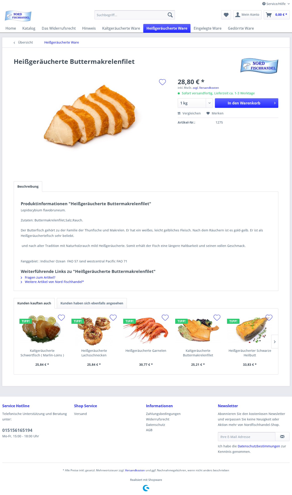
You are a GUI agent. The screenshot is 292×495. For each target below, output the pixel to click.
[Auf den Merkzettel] (162, 82)
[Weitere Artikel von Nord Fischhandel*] (259, 66)
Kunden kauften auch (34, 303)
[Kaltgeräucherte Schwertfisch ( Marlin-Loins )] (42, 330)
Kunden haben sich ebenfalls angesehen (91, 303)
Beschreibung (28, 186)
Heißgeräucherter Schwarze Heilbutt (250, 352)
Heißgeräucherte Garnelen (145, 350)
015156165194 (17, 430)
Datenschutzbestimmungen (259, 446)
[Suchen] (170, 14)
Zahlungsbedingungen (163, 414)
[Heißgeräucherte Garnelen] (146, 330)
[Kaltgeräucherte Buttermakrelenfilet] (198, 330)
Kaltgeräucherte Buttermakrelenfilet (198, 352)
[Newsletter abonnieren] (282, 436)
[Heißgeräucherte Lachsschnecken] (94, 330)
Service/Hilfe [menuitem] (276, 4)
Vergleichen (191, 113)
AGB (149, 430)
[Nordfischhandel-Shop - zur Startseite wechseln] (18, 16)
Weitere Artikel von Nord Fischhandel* (54, 282)
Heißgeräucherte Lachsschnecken (94, 352)
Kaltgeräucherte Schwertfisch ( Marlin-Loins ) (42, 352)
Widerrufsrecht (157, 419)
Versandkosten (135, 470)
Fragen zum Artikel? (39, 277)
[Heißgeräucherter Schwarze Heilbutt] (249, 330)
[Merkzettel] (226, 14)
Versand (80, 414)
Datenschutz (155, 424)
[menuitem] (134, 14)
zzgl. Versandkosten (206, 88)
